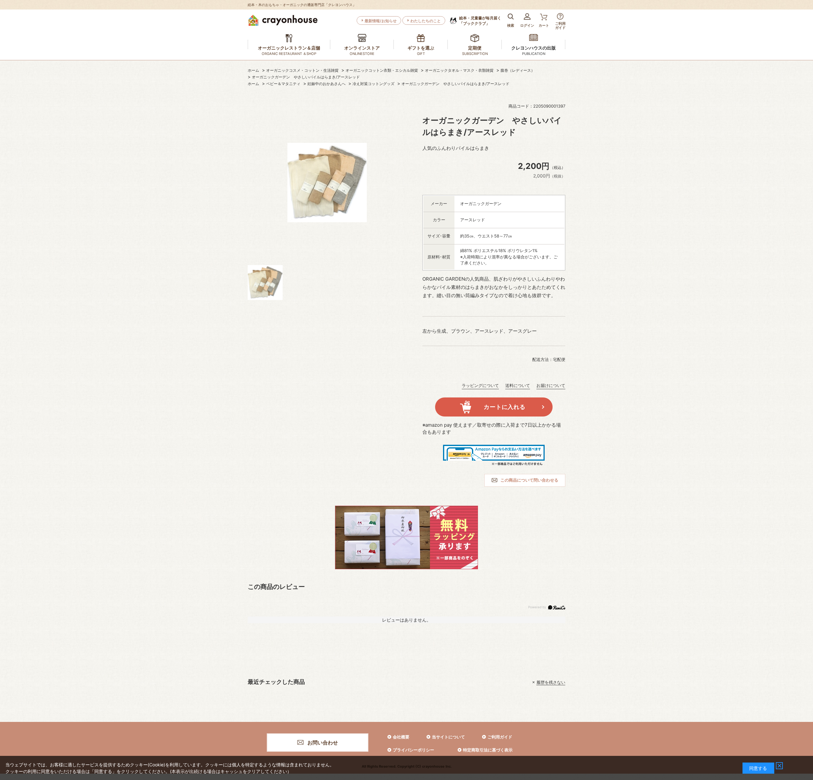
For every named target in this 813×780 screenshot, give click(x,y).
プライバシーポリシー (413, 749)
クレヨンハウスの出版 (533, 47)
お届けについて (550, 385)
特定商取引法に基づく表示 (488, 749)
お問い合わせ (322, 742)
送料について (517, 385)
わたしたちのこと (425, 20)
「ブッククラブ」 (480, 21)
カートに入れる (504, 406)
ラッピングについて (480, 385)
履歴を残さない (550, 682)
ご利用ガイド (499, 736)
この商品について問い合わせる (529, 480)
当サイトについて (448, 736)
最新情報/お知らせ (381, 20)
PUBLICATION (533, 53)
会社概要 (401, 736)
